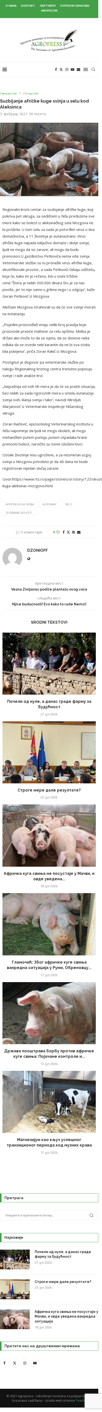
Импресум (49, 10)
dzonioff (37, 550)
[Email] (78, 69)
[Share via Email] (78, 532)
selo (68, 504)
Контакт (28, 5)
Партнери (47, 5)
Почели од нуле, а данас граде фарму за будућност (63, 1254)
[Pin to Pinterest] (73, 532)
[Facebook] (56, 69)
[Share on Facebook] (64, 532)
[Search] (93, 69)
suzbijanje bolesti (19, 512)
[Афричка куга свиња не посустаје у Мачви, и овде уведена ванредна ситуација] (49, 835)
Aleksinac (50, 504)
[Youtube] (72, 69)
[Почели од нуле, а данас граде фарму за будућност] (49, 664)
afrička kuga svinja (20, 504)
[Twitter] (61, 69)
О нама (10, 5)
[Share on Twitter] (68, 532)
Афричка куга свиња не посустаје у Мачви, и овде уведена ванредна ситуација (66, 1316)
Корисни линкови (74, 5)
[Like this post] (58, 532)
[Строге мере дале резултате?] (49, 752)
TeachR (81, 1400)
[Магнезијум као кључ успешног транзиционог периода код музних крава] (49, 1102)
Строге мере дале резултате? (49, 790)
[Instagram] (66, 69)
